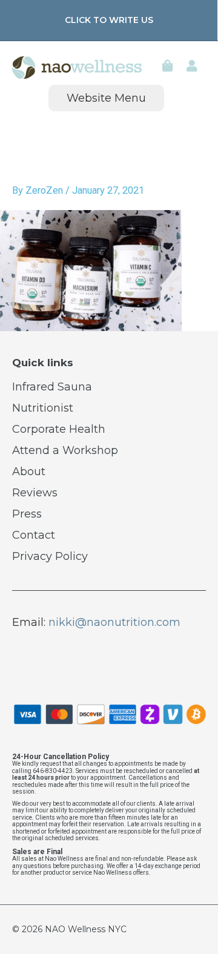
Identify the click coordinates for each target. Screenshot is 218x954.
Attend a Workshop (65, 450)
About (28, 471)
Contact (33, 535)
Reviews (35, 492)
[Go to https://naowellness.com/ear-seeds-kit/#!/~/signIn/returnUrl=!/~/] (192, 67)
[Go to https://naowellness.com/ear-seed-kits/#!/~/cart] (168, 67)
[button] (108, 20)
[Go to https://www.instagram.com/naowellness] (60, 658)
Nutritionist (42, 408)
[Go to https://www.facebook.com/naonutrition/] (24, 658)
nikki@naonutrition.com (114, 622)
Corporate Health (58, 429)
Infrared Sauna (52, 386)
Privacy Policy (50, 556)
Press (27, 514)
